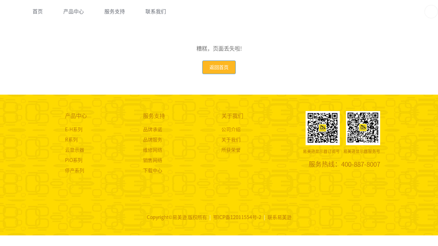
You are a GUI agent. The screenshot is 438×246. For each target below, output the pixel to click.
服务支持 (114, 11)
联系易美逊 (280, 217)
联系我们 (155, 11)
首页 (38, 11)
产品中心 (73, 11)
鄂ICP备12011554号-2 (237, 217)
